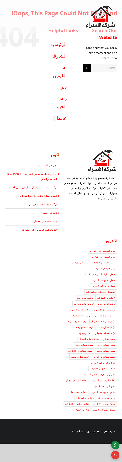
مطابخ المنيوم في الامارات (103, 392)
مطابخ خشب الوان (78, 392)
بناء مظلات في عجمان (45, 221)
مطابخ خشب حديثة (106, 398)
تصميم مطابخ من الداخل (104, 356)
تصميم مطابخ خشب (84, 344)
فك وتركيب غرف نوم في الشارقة (39, 229)
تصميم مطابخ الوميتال (89, 339)
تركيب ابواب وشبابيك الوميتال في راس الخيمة (33, 187)
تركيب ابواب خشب (106, 303)
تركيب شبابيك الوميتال (105, 315)
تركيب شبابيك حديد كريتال (103, 321)
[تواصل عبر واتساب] (115, 445)
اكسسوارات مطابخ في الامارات (100, 291)
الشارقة (59, 55)
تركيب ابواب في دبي (84, 303)
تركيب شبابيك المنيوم (80, 309)
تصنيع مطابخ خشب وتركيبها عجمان (38, 196)
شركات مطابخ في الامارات (102, 368)
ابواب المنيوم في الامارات (103, 256)
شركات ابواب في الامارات (103, 362)
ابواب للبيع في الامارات (104, 268)
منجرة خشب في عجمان (104, 409)
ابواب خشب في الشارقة (104, 262)
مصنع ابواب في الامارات (104, 386)
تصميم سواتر (109, 339)
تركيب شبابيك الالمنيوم (104, 309)
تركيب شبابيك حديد (82, 315)
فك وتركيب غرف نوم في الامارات (99, 374)
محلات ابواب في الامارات (103, 380)
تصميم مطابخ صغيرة (106, 350)
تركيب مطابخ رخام (84, 327)
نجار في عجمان (49, 213)
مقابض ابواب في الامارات (77, 403)
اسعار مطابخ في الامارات (103, 280)
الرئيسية (58, 44)
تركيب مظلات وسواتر (105, 333)
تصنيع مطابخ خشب (80, 356)
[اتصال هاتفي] (115, 455)
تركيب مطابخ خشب (106, 327)
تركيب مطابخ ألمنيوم (77, 321)
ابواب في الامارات (79, 262)
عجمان (60, 118)
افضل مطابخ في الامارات (103, 285)
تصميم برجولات (84, 333)
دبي (63, 87)
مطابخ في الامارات (85, 398)
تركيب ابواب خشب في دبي (43, 204)
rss (53, 156)
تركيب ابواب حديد (85, 297)
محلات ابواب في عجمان (76, 380)
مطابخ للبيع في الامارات (104, 403)
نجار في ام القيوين (47, 165)
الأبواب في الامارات (106, 297)
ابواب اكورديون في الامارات (102, 250)
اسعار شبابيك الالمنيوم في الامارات (99, 274)
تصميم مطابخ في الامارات (80, 350)
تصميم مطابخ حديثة (106, 344)
